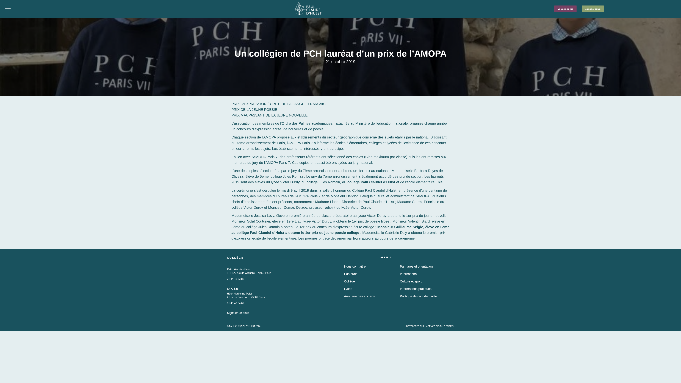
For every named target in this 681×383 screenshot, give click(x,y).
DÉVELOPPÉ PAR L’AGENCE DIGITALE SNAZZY (430, 326)
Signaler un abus (238, 313)
